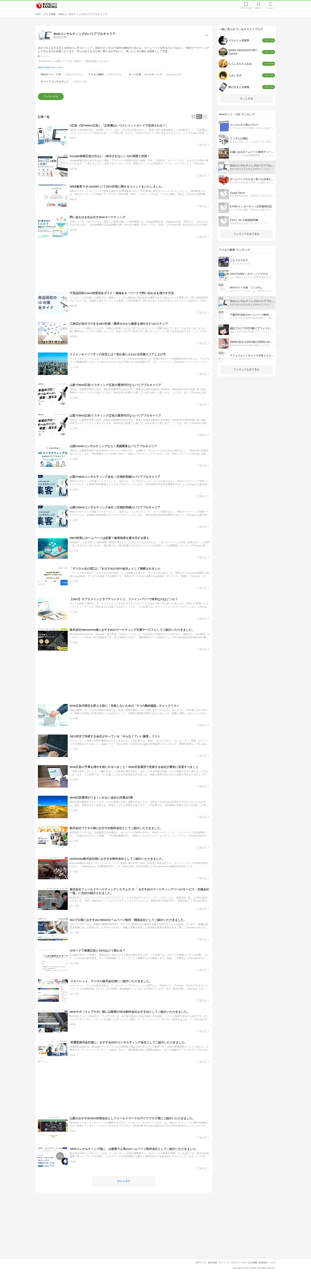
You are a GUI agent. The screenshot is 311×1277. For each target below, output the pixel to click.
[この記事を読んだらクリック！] (203, 145)
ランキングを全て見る (246, 234)
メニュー (270, 8)
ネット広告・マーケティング (145, 74)
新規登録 (212, 1262)
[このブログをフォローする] (51, 96)
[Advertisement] (124, 264)
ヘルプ (272, 1262)
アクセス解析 (96, 74)
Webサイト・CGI (51, 74)
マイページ (224, 1262)
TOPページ (201, 1262)
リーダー (246, 8)
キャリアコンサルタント (55, 81)
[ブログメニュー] (206, 35)
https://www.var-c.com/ (50, 67)
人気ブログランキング (46, 5)
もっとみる (246, 98)
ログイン (258, 8)
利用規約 (263, 1262)
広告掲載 (252, 1262)
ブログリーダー (239, 1262)
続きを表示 (123, 1181)
